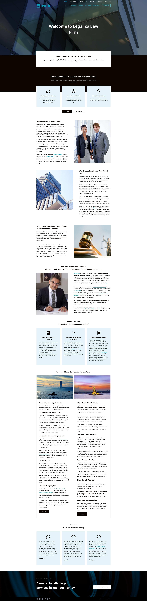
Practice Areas (82, 1)
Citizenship (73, 5)
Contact (100, 1)
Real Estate (88, 5)
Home (65, 1)
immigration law (63, 439)
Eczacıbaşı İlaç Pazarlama (99, 287)
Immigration (96, 5)
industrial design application (46, 492)
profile (105, 283)
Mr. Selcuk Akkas (58, 154)
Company (81, 5)
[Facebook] (37, 599)
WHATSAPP (106, 5)
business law (78, 290)
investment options (44, 454)
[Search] (110, 1)
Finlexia (95, 207)
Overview (72, 1)
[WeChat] (50, 599)
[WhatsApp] (47, 599)
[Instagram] (39, 599)
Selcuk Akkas (77, 273)
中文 (106, 1)
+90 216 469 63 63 (47, 578)
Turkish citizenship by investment (92, 308)
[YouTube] (42, 599)
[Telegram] (45, 599)
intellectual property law (60, 488)
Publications (92, 1)
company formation (76, 348)
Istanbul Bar (50, 156)
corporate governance (79, 293)
